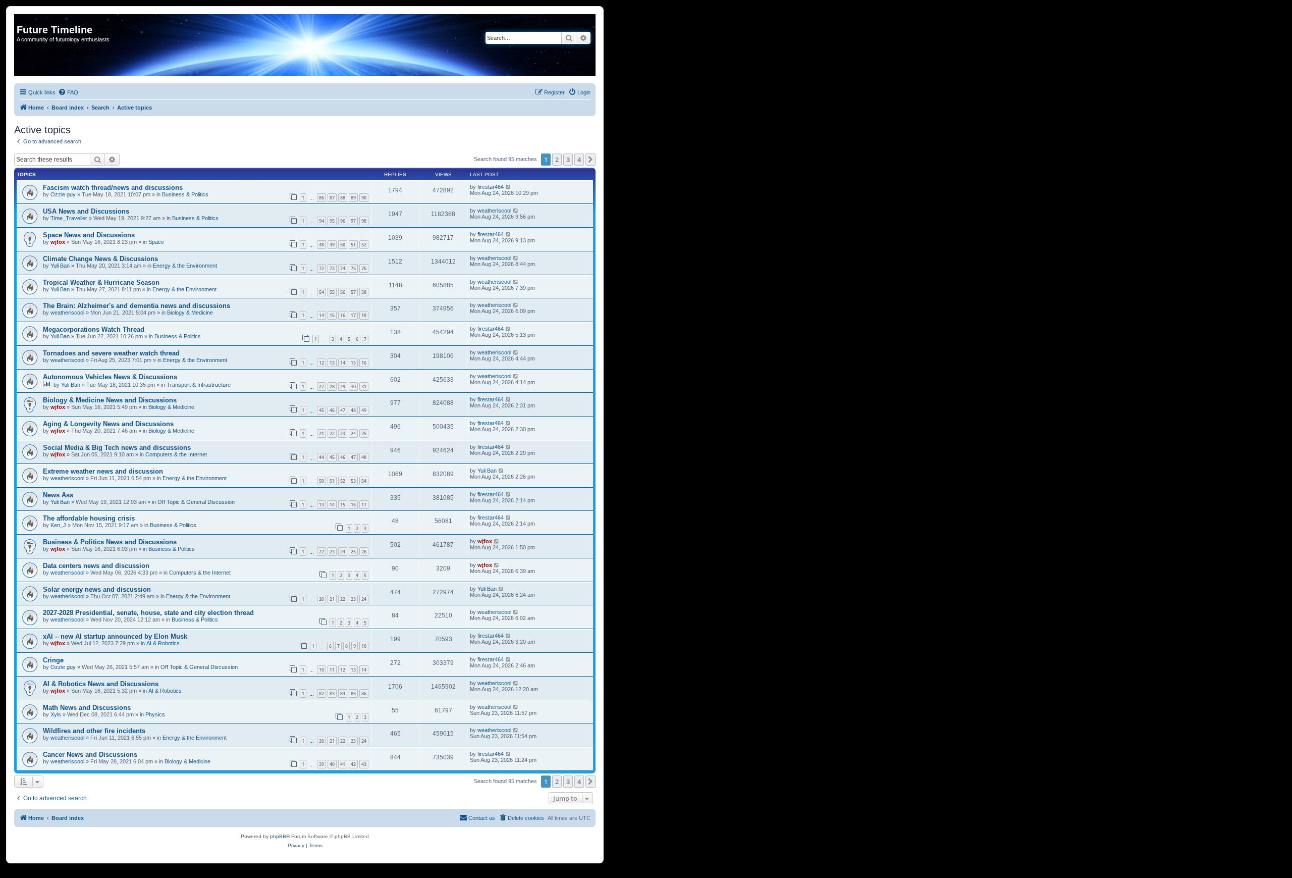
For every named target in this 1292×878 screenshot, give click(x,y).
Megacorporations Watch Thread (93, 329)
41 (342, 764)
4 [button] (579, 159)
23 (342, 433)
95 (332, 221)
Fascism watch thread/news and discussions (113, 187)
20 (321, 599)
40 (332, 764)
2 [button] (557, 159)
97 (353, 221)
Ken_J (58, 525)
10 (363, 646)
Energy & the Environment (185, 266)
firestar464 (490, 187)
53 (353, 481)
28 (332, 386)
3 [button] (568, 159)
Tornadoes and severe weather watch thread (111, 353)
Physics (155, 714)
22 (332, 433)
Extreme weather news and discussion (103, 471)
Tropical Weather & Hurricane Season (101, 282)
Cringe (53, 660)
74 (342, 268)
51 (353, 244)
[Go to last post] (508, 187)
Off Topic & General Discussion (196, 502)
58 (363, 292)
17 (353, 315)
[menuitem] (68, 92)
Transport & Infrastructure (199, 385)
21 (321, 433)
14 (321, 315)
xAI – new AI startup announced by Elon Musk (115, 636)
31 (363, 386)
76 (363, 268)
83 (332, 693)
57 (353, 292)
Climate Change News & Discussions (100, 259)
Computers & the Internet (176, 454)
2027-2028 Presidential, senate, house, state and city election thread (148, 612)
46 (332, 410)
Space (156, 242)
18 (363, 315)
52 (363, 244)
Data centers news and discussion (96, 566)
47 (342, 410)
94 (321, 221)
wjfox (57, 242)
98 (363, 221)
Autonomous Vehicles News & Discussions (110, 377)
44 (321, 457)
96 (342, 221)
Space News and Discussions (89, 235)
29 (342, 386)
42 (353, 764)
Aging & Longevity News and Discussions (108, 424)
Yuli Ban (60, 266)
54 (321, 292)
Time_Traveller (68, 218)
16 (342, 315)
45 (321, 410)
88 (342, 197)
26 (363, 551)
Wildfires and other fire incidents (94, 731)
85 (353, 693)
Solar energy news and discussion (97, 589)
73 (332, 268)
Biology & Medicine (190, 312)
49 (332, 244)
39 (321, 764)
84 (342, 693)
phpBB (278, 836)
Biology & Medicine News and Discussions (110, 400)
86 (321, 197)
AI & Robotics (163, 643)
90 (363, 197)
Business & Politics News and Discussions (110, 542)
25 (363, 433)
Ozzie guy (63, 194)
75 (353, 268)
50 (342, 244)
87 (332, 197)
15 (332, 315)
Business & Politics (185, 194)
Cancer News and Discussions (90, 754)
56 (342, 292)
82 (321, 693)
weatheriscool (494, 211)
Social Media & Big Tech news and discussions (117, 447)
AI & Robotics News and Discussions (100, 684)
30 (353, 386)
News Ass (58, 495)
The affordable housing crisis (89, 518)
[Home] (22, 19)
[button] (590, 159)
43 (363, 764)
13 (332, 362)
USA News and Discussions (86, 211)
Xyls (55, 714)
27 (321, 386)
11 (332, 669)
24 (353, 433)
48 (321, 244)
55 (332, 292)
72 (321, 268)
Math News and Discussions (87, 707)
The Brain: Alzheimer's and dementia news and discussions (136, 305)
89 (353, 197)
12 (321, 362)
